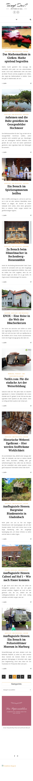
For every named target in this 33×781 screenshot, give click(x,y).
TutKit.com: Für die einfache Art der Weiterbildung (16, 382)
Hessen (25, 51)
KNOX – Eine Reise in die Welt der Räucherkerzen (16, 319)
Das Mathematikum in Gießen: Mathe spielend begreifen (16, 58)
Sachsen (26, 114)
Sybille (4, 83)
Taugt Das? (16, 5)
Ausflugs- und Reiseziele (13, 51)
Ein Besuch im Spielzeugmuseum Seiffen (16, 190)
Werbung (11, 373)
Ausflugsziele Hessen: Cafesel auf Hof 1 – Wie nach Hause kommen (16, 576)
